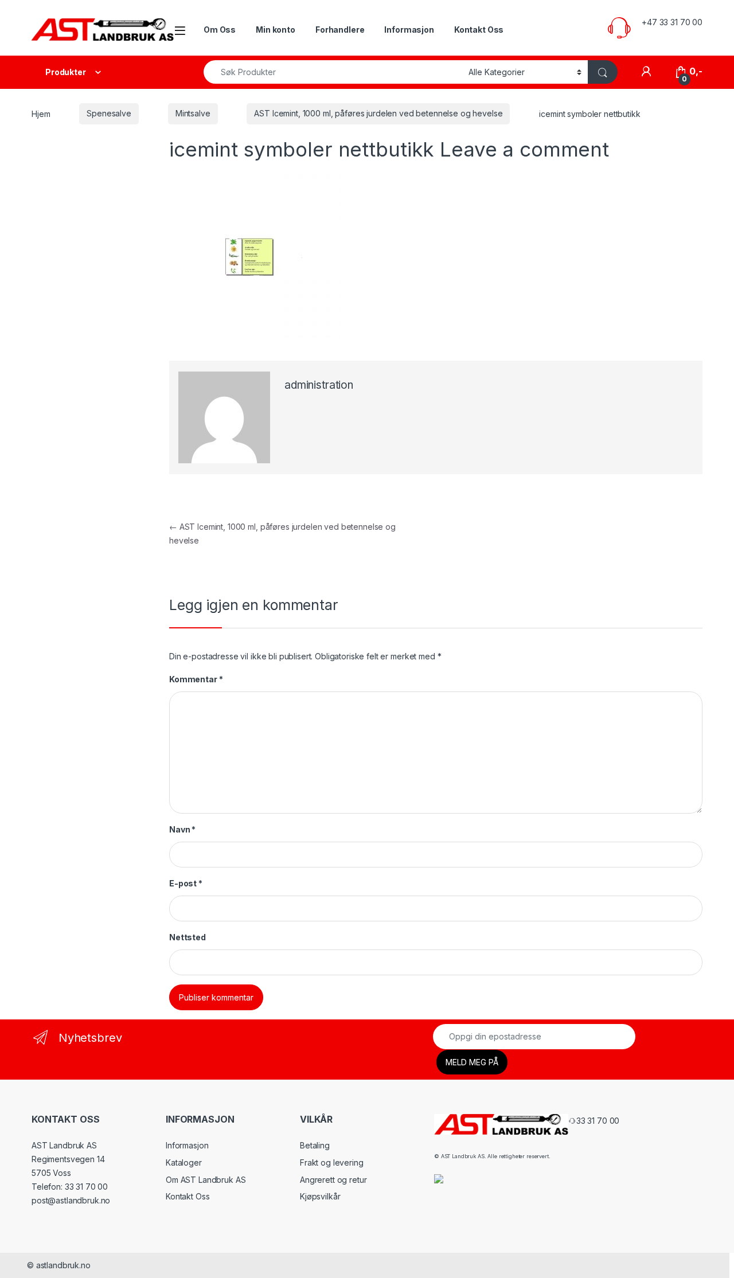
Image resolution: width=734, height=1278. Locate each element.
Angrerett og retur (333, 1180)
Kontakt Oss (478, 29)
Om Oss (220, 29)
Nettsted (187, 937)
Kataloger (184, 1162)
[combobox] (333, 72)
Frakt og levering (332, 1162)
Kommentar (195, 679)
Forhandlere (339, 29)
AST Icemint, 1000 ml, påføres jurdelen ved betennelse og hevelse (378, 113)
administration (318, 385)
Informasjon (409, 29)
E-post (185, 883)
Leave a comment (524, 149)
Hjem (41, 113)
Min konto (275, 29)
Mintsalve (192, 113)
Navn (182, 829)
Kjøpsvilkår (320, 1196)
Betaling (315, 1145)
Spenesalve (109, 113)
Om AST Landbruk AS (205, 1180)
